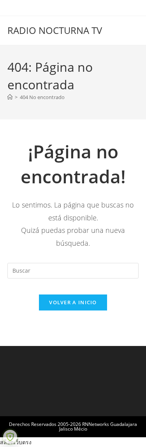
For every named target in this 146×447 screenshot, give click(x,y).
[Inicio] (9, 97)
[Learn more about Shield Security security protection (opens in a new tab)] (10, 437)
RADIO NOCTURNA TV (54, 30)
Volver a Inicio (73, 302)
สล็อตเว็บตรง (16, 442)
